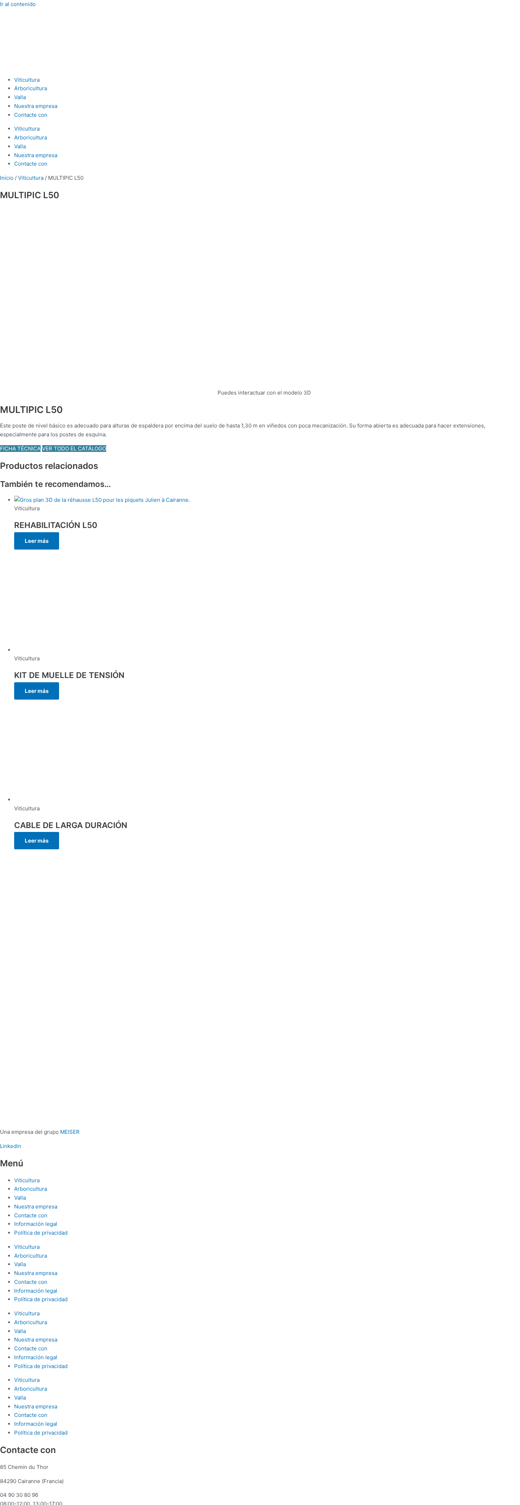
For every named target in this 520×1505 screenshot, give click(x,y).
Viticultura (27, 79)
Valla (20, 97)
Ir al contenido (18, 4)
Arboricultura (30, 88)
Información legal (35, 1223)
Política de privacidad (41, 1232)
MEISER (70, 1131)
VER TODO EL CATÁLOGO (74, 448)
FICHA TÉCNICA (20, 448)
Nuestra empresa (35, 106)
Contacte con (30, 114)
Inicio (6, 177)
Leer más (36, 541)
